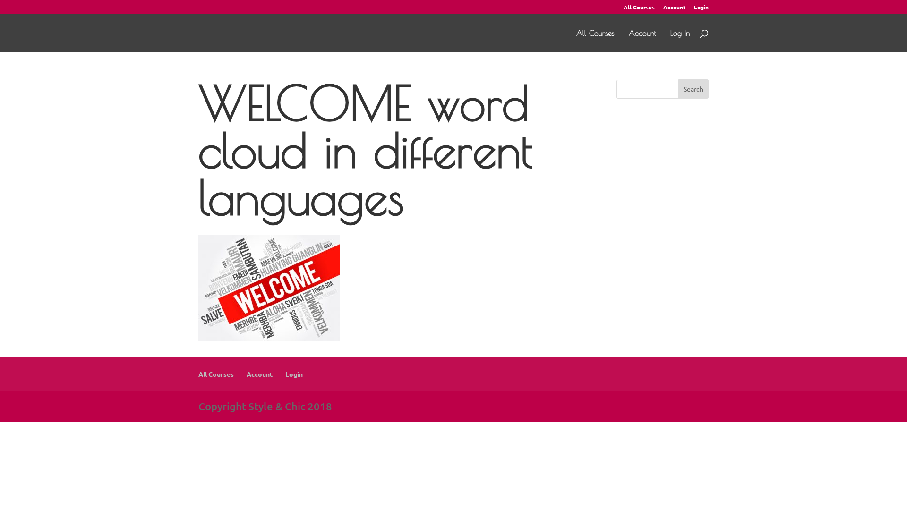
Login (701, 7)
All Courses (639, 7)
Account (674, 7)
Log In (680, 33)
